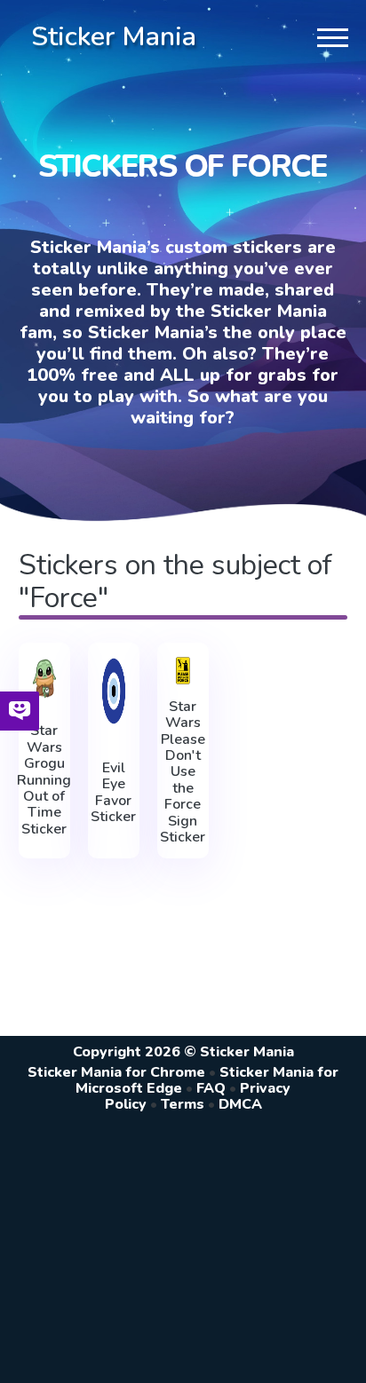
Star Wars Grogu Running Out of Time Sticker (44, 780)
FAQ (211, 1088)
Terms (182, 1104)
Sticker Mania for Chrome (116, 1072)
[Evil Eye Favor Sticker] (113, 691)
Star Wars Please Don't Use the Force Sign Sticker (182, 772)
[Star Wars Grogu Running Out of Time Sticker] (44, 678)
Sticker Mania (113, 37)
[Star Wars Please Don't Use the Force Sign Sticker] (183, 670)
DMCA (240, 1104)
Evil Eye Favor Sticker (113, 793)
